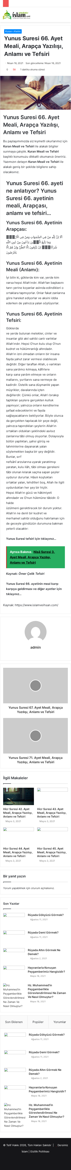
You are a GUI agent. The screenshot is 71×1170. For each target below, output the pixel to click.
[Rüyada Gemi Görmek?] (14, 938)
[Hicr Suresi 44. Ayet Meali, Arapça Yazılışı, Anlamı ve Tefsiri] (18, 836)
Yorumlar (59, 1022)
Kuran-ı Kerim (13, 31)
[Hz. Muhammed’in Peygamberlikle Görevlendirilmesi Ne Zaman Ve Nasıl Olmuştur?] (14, 995)
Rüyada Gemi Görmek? (43, 932)
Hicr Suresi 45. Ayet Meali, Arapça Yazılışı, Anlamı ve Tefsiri (51, 852)
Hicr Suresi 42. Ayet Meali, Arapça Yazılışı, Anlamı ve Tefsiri (18, 812)
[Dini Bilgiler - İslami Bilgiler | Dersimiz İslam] (19, 14)
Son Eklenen (14, 1022)
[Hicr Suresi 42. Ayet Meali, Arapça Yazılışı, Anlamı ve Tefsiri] (18, 796)
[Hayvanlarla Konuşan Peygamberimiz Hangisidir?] (14, 973)
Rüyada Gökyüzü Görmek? (46, 915)
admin (35, 647)
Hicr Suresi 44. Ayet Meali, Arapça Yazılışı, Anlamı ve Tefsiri (18, 852)
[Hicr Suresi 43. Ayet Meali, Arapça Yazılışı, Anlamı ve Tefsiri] (52, 796)
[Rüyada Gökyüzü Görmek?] (14, 920)
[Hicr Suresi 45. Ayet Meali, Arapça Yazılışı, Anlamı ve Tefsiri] (52, 836)
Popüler (38, 1022)
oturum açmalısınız (42, 888)
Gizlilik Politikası (39, 1151)
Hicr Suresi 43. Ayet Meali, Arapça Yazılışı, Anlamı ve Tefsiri (51, 812)
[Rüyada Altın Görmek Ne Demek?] (14, 955)
